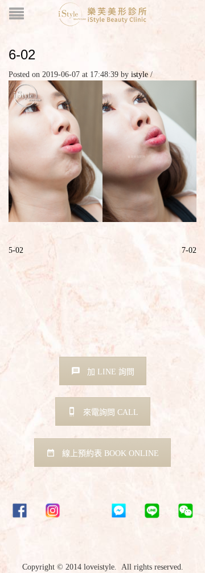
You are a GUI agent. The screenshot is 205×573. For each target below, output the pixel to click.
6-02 (22, 54)
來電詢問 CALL (110, 412)
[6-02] (102, 150)
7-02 (189, 250)
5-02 (16, 250)
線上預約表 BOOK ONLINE (110, 453)
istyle (139, 74)
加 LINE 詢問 (110, 372)
